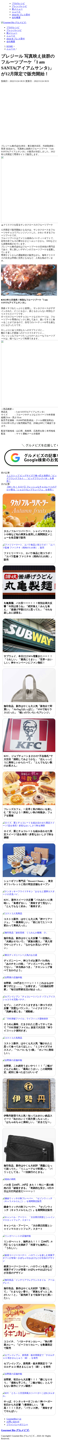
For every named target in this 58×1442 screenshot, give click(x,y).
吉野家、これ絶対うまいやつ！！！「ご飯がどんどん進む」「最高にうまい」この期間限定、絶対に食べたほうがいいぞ (28, 1069)
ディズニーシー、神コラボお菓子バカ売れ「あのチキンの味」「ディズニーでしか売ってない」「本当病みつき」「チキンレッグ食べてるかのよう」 (28, 965)
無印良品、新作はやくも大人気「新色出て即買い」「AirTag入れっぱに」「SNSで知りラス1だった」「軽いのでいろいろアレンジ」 (28, 709)
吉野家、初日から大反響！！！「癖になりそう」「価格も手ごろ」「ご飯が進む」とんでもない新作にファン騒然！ (28, 1382)
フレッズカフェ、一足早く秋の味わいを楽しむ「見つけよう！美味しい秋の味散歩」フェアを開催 (28, 812)
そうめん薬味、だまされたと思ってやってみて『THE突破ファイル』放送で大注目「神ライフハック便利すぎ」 (28, 1027)
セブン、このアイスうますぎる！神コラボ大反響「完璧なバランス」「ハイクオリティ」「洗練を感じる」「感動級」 (28, 1008)
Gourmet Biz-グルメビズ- (15, 1430)
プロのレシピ (18, 3)
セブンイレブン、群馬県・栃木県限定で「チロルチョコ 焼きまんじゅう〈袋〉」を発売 (28, 1365)
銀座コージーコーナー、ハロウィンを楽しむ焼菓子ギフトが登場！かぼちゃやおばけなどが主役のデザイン (28, 1269)
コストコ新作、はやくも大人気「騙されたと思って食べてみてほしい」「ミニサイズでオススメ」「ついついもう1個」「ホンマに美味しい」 (29, 1048)
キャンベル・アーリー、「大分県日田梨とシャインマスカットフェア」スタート (28, 1227)
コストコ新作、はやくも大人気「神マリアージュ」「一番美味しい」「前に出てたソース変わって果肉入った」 (28, 922)
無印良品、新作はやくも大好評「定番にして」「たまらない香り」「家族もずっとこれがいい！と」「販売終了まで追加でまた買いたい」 (28, 1293)
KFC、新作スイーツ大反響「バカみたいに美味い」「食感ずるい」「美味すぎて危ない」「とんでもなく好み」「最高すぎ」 (28, 903)
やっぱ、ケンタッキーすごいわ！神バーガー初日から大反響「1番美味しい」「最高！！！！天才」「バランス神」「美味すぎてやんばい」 (28, 1406)
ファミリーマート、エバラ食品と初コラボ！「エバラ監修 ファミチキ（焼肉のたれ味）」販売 (28, 556)
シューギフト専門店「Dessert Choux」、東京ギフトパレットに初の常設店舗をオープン (28, 883)
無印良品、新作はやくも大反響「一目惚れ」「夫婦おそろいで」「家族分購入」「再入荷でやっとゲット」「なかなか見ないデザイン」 (28, 943)
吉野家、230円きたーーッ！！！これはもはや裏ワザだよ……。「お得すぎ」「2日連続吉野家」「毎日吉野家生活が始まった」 (29, 986)
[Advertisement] (29, 113)
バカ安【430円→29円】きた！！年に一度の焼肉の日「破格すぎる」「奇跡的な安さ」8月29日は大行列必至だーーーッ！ (29, 1188)
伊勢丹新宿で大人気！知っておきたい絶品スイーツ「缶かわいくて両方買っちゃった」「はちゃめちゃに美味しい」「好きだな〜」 (28, 1118)
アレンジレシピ (19, 6)
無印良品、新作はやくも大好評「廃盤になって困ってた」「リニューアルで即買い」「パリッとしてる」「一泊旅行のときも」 (28, 1168)
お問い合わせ (12, 1422)
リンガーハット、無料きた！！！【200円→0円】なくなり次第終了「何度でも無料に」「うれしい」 (28, 1244)
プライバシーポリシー (17, 1424)
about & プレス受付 (21, 15)
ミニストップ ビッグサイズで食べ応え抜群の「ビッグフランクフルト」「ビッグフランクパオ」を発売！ (31, 478)
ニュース (16, 12)
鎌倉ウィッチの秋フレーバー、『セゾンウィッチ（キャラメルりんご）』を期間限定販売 (28, 1208)
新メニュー (17, 9)
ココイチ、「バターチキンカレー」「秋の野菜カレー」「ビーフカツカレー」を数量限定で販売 (28, 1344)
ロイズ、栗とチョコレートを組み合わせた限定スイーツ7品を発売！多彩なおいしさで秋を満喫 (29, 834)
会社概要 (16, 17)
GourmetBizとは (13, 1419)
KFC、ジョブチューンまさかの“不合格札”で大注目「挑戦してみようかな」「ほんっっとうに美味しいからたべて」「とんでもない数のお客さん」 (28, 761)
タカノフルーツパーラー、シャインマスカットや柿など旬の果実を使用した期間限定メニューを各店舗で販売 (28, 534)
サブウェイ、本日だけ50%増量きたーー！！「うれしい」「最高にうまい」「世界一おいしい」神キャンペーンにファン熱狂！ (28, 659)
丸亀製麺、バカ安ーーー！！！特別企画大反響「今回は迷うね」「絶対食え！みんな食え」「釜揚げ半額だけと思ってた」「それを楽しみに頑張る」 (28, 608)
